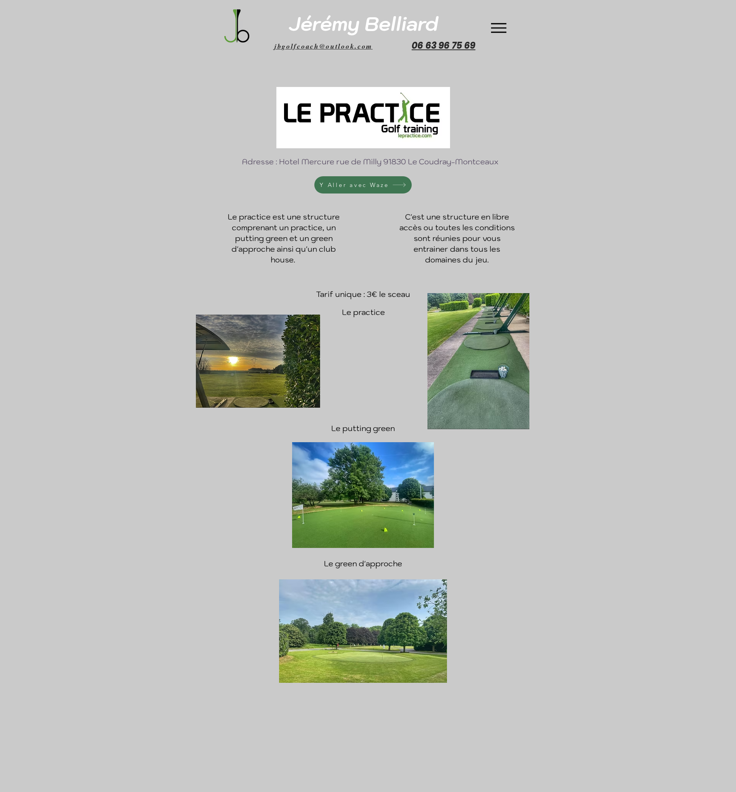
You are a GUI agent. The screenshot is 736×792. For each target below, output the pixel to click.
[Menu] (498, 27)
